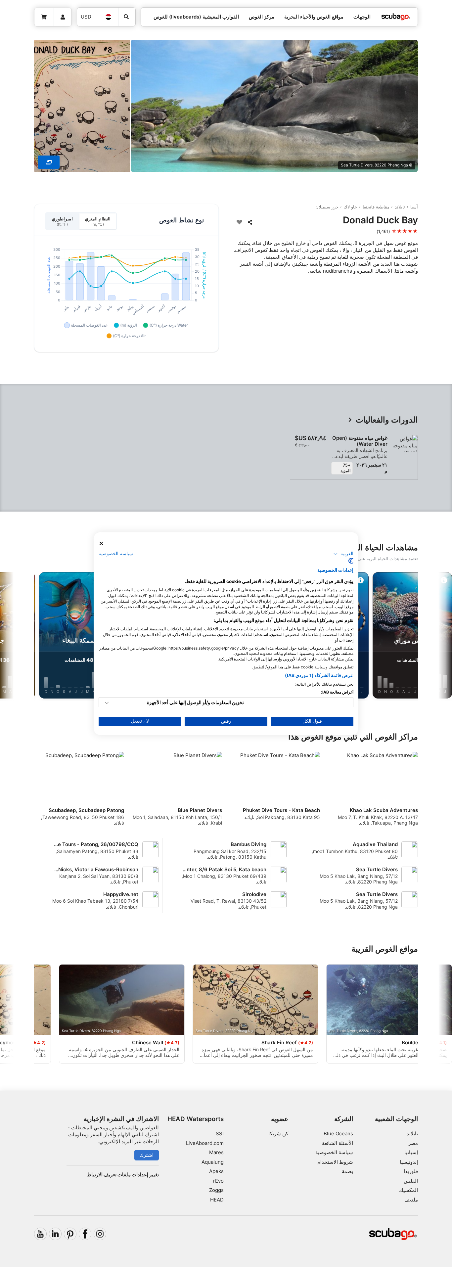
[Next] (33, 636)
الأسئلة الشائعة (337, 1143)
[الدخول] (63, 17)
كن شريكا (278, 1133)
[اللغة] (108, 17)
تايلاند (400, 206)
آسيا (414, 206)
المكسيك (408, 1190)
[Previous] (418, 636)
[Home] (396, 17)
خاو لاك (350, 206)
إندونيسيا (409, 1162)
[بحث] (126, 17)
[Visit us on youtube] (40, 1234)
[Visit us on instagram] (100, 1234)
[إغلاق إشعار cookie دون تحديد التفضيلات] (101, 543)
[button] (343, 554)
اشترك (147, 1155)
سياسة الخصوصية (334, 1152)
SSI (220, 1133)
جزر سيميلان (327, 206)
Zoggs (216, 1190)
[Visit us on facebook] (85, 1234)
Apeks (216, 1171)
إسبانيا (411, 1152)
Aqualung (213, 1162)
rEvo (218, 1181)
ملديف (411, 1200)
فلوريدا (411, 1171)
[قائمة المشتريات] (44, 17)
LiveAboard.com (205, 1143)
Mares (216, 1152)
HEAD (217, 1200)
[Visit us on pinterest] (70, 1234)
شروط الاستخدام (335, 1162)
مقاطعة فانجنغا (376, 206)
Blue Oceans (338, 1133)
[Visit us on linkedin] (55, 1234)
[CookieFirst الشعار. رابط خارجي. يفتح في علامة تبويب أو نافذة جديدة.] (350, 561)
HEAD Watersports (195, 1119)
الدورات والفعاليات (387, 420)
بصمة (347, 1171)
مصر (413, 1143)
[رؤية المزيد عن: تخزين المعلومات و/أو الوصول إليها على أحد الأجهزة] (107, 703)
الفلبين (411, 1181)
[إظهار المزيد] (49, 162)
